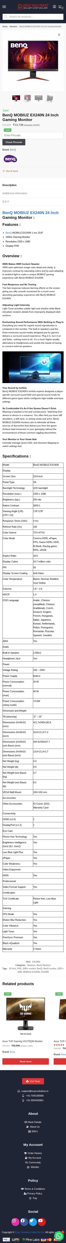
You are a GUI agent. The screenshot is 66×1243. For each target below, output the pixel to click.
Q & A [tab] (5, 201)
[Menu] (7, 6)
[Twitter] (33, 1222)
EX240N (45, 972)
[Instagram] (15, 1222)
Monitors (13, 26)
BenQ (13, 149)
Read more (26, 1061)
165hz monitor (29, 968)
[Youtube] (42, 1222)
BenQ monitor (49, 968)
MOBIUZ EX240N (31, 972)
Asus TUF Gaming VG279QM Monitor (22, 1041)
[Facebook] (24, 1222)
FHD (19, 968)
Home (5, 26)
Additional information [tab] (14, 193)
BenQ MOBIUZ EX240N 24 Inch (30, 213)
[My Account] (54, 7)
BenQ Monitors (44, 965)
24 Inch (12, 968)
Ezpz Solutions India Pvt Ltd (29, 1232)
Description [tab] (9, 185)
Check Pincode (14, 142)
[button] (59, 34)
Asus (12, 1051)
